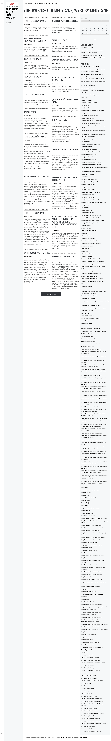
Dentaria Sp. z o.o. (59, 119)
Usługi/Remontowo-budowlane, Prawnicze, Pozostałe (94, 629)
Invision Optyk (30, 112)
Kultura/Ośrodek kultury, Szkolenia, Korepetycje (92, 281)
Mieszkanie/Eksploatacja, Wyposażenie (90, 328)
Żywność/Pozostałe (86, 683)
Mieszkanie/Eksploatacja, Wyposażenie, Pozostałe (93, 331)
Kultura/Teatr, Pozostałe (87, 310)
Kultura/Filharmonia (86, 225)
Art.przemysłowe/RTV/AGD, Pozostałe (90, 95)
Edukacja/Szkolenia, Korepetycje (89, 179)
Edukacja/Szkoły (85, 187)
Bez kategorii (84, 97)
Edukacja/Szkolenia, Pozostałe (88, 184)
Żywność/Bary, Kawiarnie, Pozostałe (90, 657)
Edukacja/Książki (85, 105)
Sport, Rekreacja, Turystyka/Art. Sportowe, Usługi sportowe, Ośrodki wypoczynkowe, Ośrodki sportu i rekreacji (93, 371)
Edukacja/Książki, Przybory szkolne (89, 115)
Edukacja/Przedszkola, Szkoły (88, 159)
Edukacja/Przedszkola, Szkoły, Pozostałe (91, 162)
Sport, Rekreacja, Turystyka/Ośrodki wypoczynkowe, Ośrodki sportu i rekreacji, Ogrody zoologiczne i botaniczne (94, 419)
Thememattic (84, 738)
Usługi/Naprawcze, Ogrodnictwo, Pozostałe (91, 574)
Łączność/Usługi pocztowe (88, 321)
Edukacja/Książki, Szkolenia (87, 118)
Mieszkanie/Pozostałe (86, 333)
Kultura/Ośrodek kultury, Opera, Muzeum (91, 273)
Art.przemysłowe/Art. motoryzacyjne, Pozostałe (93, 69)
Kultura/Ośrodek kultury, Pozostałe (89, 276)
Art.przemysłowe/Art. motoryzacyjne (90, 66)
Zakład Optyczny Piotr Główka (65, 149)
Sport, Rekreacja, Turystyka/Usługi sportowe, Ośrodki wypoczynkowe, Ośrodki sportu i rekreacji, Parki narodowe (94, 483)
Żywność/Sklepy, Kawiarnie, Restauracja (91, 721)
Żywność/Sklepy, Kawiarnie (87, 716)
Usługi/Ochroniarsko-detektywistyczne (90, 586)
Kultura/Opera (84, 251)
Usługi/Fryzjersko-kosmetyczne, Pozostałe (91, 545)
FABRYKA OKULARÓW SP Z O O (35, 20)
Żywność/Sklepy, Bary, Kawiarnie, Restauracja (92, 701)
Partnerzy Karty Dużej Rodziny (12, 13)
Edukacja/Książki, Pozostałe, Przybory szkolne (92, 110)
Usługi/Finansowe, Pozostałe (88, 513)
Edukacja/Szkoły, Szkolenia (87, 197)
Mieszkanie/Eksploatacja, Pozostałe (90, 326)
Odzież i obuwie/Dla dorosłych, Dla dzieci (91, 344)
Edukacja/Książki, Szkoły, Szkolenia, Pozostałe (92, 139)
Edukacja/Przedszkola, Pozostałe (89, 149)
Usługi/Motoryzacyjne (86, 547)
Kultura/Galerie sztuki (86, 228)
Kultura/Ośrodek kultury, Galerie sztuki (90, 259)
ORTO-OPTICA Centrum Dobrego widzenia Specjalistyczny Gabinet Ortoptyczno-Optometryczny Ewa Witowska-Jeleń (65, 221)
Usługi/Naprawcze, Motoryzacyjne (89, 565)
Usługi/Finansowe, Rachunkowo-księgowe (91, 525)
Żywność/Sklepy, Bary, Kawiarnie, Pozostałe (92, 698)
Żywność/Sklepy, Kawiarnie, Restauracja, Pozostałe (93, 723)
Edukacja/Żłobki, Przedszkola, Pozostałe (91, 215)
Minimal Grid (65, 738)
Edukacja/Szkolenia (85, 176)
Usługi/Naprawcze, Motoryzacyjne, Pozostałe (92, 571)
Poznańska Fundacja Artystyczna (89, 52)
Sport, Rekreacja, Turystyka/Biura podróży (91, 375)
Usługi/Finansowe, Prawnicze (88, 515)
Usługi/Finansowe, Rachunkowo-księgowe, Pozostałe (94, 528)
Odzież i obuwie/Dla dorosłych (88, 341)
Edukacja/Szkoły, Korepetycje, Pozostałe (91, 192)
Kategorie (8, 23)
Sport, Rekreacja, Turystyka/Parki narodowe (91, 433)
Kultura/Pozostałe (85, 284)
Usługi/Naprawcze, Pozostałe (88, 577)
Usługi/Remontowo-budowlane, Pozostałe (91, 626)
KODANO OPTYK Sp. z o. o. (33, 58)
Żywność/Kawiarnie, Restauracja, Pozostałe (92, 680)
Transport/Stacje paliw (86, 503)
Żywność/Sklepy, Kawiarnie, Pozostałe (90, 718)
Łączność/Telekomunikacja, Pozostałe (90, 318)
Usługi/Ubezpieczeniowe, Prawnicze (90, 642)
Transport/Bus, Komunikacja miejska (90, 490)
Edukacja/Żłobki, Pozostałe (87, 210)
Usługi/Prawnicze (85, 599)
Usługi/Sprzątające (85, 632)
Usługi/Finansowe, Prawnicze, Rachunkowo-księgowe (94, 518)
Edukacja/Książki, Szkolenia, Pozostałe (90, 123)
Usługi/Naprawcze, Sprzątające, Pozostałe (91, 579)
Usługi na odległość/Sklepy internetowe (90, 508)
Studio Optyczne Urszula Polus (65, 20)
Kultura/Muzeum (85, 248)
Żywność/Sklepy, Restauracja (88, 728)
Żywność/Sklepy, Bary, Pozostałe (89, 708)
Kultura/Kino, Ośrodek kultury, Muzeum (90, 241)
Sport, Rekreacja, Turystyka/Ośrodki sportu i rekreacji (94, 395)
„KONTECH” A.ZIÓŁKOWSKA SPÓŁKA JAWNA (65, 101)
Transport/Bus (84, 487)
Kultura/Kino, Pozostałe (87, 246)
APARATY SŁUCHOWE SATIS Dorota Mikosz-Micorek (65, 178)
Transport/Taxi (84, 505)
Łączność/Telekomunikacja (87, 315)
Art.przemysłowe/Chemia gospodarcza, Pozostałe (93, 78)
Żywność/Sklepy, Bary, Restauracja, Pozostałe (92, 713)
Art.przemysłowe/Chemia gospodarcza (90, 71)
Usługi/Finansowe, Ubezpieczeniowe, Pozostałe (93, 537)
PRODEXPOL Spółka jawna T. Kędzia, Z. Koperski (93, 57)
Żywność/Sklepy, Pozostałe (88, 726)
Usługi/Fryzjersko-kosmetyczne (89, 542)
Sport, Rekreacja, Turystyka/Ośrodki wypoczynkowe (93, 407)
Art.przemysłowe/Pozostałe (88, 85)
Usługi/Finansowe (85, 510)
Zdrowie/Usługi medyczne (87, 644)
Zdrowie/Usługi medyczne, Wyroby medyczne (36, 17)
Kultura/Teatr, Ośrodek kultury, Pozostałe (91, 305)
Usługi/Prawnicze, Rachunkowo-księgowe (91, 604)
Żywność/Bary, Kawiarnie (87, 655)
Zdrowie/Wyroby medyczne (88, 650)
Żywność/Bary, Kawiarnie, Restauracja (90, 660)
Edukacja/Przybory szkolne (87, 174)
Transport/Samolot (85, 500)
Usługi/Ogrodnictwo (86, 589)
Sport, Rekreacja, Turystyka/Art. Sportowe (91, 349)
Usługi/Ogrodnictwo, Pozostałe (88, 591)
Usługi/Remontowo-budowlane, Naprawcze (91, 617)
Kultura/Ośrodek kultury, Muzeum (89, 271)
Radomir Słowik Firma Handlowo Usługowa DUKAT (35, 40)
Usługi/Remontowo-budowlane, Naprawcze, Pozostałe (94, 624)
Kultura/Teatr (84, 289)
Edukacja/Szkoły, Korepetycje (88, 189)
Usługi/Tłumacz (85, 637)
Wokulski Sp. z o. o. (60, 40)
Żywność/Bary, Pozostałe (87, 665)
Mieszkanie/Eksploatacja (87, 323)
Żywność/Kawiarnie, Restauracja (89, 678)
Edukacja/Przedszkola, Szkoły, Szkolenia (91, 164)
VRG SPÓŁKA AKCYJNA (87, 47)
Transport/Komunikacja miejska (89, 497)
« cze (94, 39)
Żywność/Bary (84, 652)
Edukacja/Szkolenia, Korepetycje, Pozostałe (92, 182)
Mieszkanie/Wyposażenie (87, 336)
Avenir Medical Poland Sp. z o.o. (65, 59)
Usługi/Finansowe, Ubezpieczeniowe (90, 530)
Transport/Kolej (85, 495)
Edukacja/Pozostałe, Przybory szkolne (90, 144)
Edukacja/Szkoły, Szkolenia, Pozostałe (90, 205)
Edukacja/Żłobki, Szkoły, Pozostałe (89, 223)
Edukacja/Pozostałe (86, 141)
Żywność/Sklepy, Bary (86, 693)
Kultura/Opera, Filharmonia (87, 253)
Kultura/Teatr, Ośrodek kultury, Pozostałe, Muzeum (93, 308)
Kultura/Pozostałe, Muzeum (88, 286)
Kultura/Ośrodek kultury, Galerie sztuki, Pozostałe (93, 264)
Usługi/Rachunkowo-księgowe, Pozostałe (91, 612)
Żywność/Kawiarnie (86, 673)
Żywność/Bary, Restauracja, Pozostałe (90, 670)
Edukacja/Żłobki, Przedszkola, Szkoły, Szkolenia (92, 220)
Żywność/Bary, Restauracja (87, 668)
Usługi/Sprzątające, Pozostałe (88, 634)
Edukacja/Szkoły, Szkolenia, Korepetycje (91, 200)
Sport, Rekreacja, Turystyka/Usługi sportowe (92, 440)
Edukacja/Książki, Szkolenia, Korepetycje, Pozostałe (93, 120)
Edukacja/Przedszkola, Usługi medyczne (91, 171)
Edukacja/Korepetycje (86, 100)
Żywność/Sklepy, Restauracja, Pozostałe (91, 731)
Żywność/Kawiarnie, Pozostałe (88, 675)
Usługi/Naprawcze (85, 558)
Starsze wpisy (51, 294)
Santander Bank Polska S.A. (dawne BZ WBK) (92, 55)
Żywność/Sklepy (85, 691)
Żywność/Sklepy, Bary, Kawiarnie (89, 696)
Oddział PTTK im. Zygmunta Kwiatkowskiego (92, 50)
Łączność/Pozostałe (86, 313)
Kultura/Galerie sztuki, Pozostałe (89, 230)
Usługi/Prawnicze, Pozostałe (88, 602)
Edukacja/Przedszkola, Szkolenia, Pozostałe (92, 157)
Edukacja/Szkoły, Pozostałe (88, 194)
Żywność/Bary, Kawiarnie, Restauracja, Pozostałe (93, 662)
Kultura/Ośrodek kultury (86, 256)
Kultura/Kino (84, 233)
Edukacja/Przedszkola (86, 146)
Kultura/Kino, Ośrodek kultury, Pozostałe (91, 243)
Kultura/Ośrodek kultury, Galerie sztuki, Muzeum (92, 261)
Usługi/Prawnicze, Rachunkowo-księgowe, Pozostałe (94, 607)
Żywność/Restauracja (86, 686)
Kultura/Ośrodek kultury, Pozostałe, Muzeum (92, 278)
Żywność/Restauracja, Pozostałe (89, 688)
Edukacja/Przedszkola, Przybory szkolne (91, 152)
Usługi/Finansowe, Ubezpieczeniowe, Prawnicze (93, 540)
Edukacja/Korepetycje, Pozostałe (89, 102)
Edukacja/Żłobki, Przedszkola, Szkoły (90, 218)
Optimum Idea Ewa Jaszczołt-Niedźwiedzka (64, 79)
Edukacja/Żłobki (85, 207)
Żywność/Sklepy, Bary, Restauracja (89, 710)
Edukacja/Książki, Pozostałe (88, 108)
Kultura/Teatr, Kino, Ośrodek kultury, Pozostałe (92, 296)
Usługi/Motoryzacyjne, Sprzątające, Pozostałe (92, 555)
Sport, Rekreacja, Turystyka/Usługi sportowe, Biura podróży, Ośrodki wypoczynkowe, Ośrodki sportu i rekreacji (93, 453)
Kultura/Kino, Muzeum (86, 236)
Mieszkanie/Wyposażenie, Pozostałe (90, 339)
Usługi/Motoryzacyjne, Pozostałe (89, 550)
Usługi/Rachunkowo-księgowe (88, 609)
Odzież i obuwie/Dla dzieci (87, 346)
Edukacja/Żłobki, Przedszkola (88, 212)
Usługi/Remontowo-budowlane (88, 614)
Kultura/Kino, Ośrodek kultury (88, 238)
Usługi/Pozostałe (85, 596)
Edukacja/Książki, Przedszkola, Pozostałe (91, 113)
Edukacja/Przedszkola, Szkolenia (89, 154)
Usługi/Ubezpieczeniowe (87, 639)
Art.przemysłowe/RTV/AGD (87, 88)
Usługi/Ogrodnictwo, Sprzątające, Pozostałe (92, 594)
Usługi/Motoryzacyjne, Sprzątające (89, 552)
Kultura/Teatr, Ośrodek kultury (88, 298)
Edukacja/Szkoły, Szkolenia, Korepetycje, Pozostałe (93, 202)
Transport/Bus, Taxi (86, 492)
